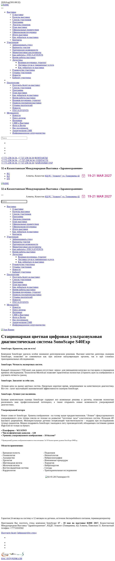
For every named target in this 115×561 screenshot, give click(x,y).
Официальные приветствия (25, 30)
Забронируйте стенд (26, 533)
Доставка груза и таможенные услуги (36, 65)
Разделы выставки (21, 17)
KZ (8, 176)
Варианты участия (21, 47)
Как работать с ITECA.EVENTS (27, 55)
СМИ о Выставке (20, 123)
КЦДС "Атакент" (53, 176)
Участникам (12, 42)
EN (8, 178)
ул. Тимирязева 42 (71, 176)
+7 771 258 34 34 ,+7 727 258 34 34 (17, 163)
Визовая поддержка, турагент (32, 62)
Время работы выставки (23, 57)
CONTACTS (42, 160)
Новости (16, 75)
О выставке (17, 14)
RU (8, 173)
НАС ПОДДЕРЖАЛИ (11, 558)
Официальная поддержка (24, 32)
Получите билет (9, 533)
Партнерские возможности (25, 50)
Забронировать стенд (22, 45)
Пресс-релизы (19, 118)
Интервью (17, 120)
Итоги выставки (20, 35)
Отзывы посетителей (22, 105)
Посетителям (13, 82)
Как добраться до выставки (25, 37)
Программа (17, 22)
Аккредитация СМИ (22, 130)
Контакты (17, 40)
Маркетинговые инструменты (26, 52)
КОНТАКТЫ (41, 158)
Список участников (21, 19)
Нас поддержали (20, 128)
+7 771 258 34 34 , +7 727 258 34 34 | (18, 160)
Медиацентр (13, 113)
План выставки (19, 27)
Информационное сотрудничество (28, 133)
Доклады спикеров (21, 25)
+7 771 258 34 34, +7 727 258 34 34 (17, 158)
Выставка (11, 12)
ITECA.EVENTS (20, 110)
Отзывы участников (22, 72)
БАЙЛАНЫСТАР (44, 163)
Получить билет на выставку (26, 85)
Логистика (17, 60)
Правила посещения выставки (26, 103)
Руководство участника (23, 70)
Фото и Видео (19, 125)
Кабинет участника (21, 77)
